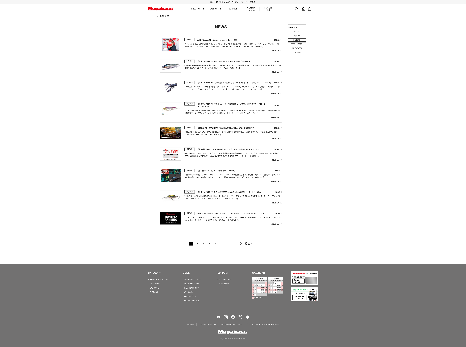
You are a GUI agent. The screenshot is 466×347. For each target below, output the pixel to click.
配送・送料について (192, 284)
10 (227, 243)
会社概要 (190, 324)
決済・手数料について (192, 279)
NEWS (296, 32)
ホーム (156, 16)
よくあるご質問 (225, 279)
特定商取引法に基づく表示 (231, 324)
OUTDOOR (297, 52)
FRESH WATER (296, 44)
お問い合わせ (224, 284)
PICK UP (297, 36)
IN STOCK (296, 40)
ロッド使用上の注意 (192, 301)
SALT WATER (297, 48)
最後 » (248, 243)
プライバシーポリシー (207, 324)
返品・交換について (192, 288)
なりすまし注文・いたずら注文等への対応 (263, 324)
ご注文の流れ (189, 292)
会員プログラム (190, 296)
